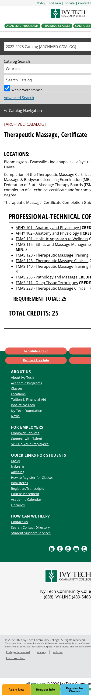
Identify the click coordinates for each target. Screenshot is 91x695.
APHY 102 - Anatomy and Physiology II (49, 233)
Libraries (18, 505)
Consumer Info (15, 658)
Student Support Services (31, 533)
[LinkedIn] (52, 549)
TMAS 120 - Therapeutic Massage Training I (53, 255)
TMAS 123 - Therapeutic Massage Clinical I (52, 260)
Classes (17, 388)
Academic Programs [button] (22, 26)
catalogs (38, 683)
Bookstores (19, 483)
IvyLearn (17, 466)
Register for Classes (74, 689)
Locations (18, 394)
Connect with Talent (26, 438)
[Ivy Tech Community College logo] (67, 13)
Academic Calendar (26, 499)
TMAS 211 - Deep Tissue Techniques (47, 282)
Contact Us (19, 522)
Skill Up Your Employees (30, 444)
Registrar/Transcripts (27, 488)
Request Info (45, 690)
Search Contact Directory (30, 527)
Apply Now (16, 690)
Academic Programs (26, 383)
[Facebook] (60, 549)
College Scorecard (18, 652)
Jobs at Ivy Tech (23, 405)
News (15, 416)
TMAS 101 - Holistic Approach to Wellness (52, 238)
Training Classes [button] (56, 26)
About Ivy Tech (22, 377)
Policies (58, 652)
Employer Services (25, 433)
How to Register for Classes (32, 477)
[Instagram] (68, 549)
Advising (17, 472)
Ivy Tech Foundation (26, 410)
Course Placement (25, 494)
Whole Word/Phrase (26, 89)
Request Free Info (36, 360)
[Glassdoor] (84, 549)
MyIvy (15, 461)
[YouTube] (76, 549)
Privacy (41, 652)
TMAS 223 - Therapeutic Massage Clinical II (52, 288)
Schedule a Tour (36, 351)
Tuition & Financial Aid (28, 399)
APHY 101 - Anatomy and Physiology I (48, 227)
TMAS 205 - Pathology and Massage (46, 277)
